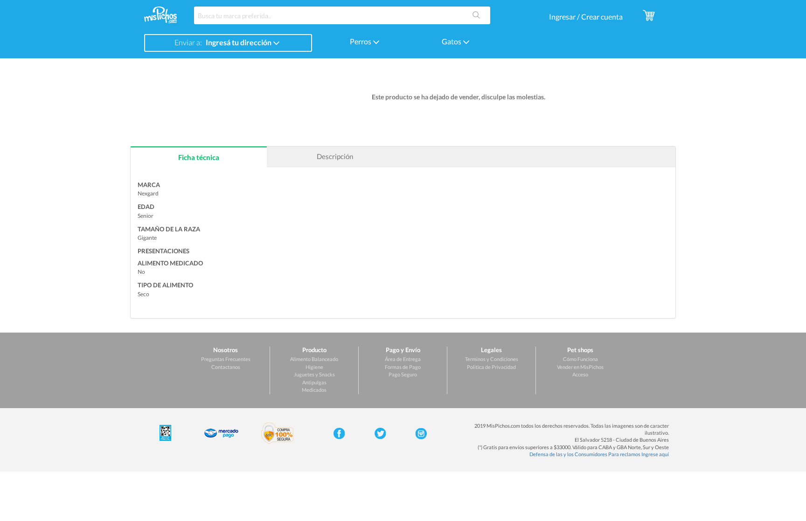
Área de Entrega (403, 359)
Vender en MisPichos (580, 367)
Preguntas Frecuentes (225, 359)
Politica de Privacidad (491, 367)
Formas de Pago (403, 367)
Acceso (580, 374)
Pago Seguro (403, 374)
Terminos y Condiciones (491, 359)
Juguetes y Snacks (314, 374)
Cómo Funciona (580, 359)
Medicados (314, 390)
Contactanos (225, 367)
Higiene (314, 367)
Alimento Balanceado (314, 359)
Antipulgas (314, 382)
